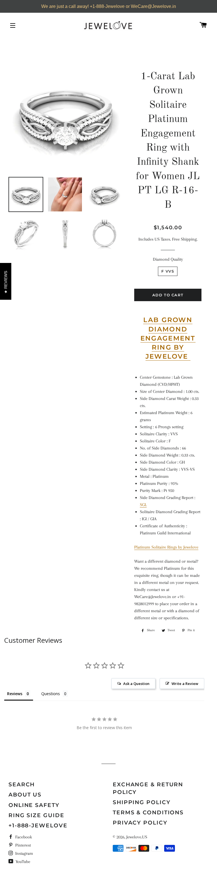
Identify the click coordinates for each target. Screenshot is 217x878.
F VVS (167, 271)
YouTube (22, 861)
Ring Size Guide (36, 815)
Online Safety (34, 805)
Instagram (23, 853)
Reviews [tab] (14, 693)
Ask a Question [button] (136, 683)
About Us (25, 794)
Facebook (23, 837)
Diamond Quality (168, 259)
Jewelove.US (136, 837)
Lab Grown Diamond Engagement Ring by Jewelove (168, 338)
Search (21, 784)
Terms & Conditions (148, 812)
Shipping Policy (142, 802)
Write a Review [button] (185, 683)
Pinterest (22, 845)
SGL (143, 504)
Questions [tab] (50, 693)
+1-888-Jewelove (38, 825)
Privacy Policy (140, 822)
